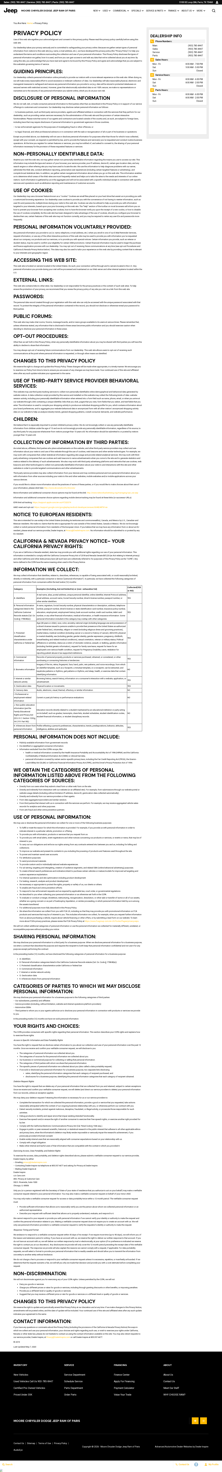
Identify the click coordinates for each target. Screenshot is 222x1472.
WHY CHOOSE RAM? (174, 1394)
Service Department (74, 1374)
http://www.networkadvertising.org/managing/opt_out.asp (112, 493)
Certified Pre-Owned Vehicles (29, 1388)
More (200, 11)
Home (30, 23)
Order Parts (70, 1394)
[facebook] (195, 1420)
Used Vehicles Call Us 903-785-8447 (33, 1381)
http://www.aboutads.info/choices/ (59, 488)
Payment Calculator (124, 1388)
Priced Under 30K (23, 1394)
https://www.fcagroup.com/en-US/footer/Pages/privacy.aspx (111, 921)
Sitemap (31, 1443)
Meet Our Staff (171, 1388)
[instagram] (203, 1420)
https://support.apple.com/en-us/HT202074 (52, 502)
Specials (136, 11)
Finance (172, 11)
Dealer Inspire (201, 1446)
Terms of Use (44, 1443)
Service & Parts (154, 11)
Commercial (119, 11)
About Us (187, 11)
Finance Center (122, 1374)
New (95, 11)
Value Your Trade (122, 1394)
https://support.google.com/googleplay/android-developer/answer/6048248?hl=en (71, 507)
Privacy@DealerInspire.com (78, 530)
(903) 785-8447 (195, 45)
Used (105, 11)
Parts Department (73, 1388)
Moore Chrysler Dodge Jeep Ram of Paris (120, 1446)
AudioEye (18, 1450)
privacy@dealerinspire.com (35, 1162)
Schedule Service (73, 1381)
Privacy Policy (60, 1443)
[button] (214, 11)
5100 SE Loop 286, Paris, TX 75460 (196, 2)
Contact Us (169, 1381)
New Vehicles (21, 1374)
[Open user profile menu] (217, 2)
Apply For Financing (124, 1381)
